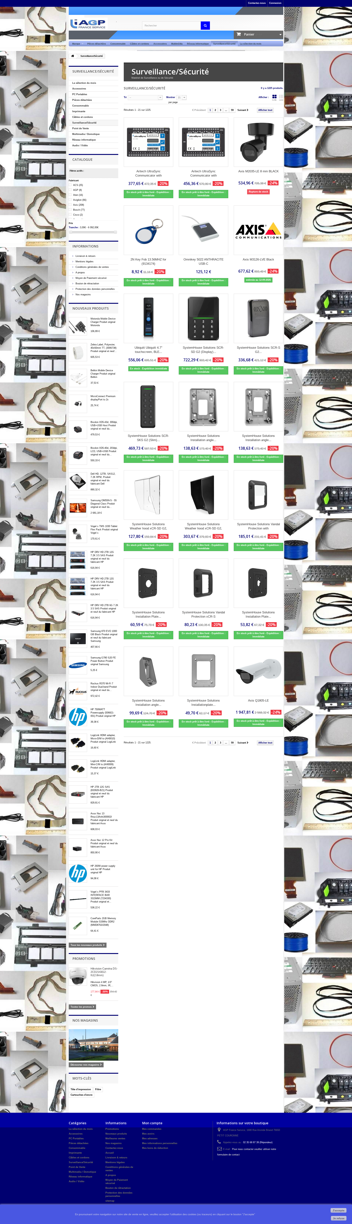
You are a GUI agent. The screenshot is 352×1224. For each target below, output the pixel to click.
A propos (80, 272)
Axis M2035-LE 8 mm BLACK (258, 171)
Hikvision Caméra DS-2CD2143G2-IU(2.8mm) (104, 972)
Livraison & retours (85, 256)
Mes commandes (151, 1129)
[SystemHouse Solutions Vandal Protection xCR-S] (203, 583)
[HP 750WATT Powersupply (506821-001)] (78, 717)
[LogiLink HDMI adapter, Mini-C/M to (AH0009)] (78, 768)
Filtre (98, 1089)
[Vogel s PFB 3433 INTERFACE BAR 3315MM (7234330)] (78, 899)
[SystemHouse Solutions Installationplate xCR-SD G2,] (203, 671)
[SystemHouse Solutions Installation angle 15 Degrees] (148, 671)
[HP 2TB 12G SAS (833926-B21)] (78, 794)
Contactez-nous (257, 3)
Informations (85, 246)
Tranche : (74, 227)
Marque (75, 44)
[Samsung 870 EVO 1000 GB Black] (78, 639)
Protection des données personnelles (95, 289)
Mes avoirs (148, 1133)
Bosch (79, 209)
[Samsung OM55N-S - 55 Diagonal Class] (78, 508)
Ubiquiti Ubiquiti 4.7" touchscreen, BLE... (148, 350)
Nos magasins (83, 294)
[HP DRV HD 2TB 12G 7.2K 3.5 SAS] (78, 559)
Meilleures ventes (115, 1138)
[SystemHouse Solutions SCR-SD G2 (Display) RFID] (203, 318)
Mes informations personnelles (159, 1143)
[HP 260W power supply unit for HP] (78, 873)
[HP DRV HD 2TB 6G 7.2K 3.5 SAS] (78, 613)
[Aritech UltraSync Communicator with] (148, 142)
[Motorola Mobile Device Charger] (78, 326)
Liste (281, 100)
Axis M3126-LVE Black (258, 259)
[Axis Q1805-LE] (258, 671)
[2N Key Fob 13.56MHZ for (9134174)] (148, 230)
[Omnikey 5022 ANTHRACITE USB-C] (203, 230)
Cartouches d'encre (81, 1094)
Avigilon (79, 200)
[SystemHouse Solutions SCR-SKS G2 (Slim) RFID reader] (148, 407)
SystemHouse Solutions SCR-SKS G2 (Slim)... (148, 438)
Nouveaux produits (90, 308)
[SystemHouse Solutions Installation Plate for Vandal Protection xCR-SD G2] (148, 583)
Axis (78, 204)
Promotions (83, 958)
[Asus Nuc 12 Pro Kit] (78, 847)
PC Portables (79, 94)
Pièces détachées (96, 44)
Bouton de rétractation (87, 283)
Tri (125, 97)
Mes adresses (149, 1138)
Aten (78, 195)
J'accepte (338, 1210)
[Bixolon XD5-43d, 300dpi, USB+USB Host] (78, 430)
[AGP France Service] (103, 24)
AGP (77, 190)
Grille (274, 100)
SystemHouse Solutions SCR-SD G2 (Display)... (203, 350)
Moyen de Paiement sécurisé (91, 278)
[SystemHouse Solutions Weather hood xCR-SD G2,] (148, 495)
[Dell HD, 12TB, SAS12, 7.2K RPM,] (78, 481)
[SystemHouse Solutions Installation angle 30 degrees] (258, 407)
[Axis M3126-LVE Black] (258, 230)
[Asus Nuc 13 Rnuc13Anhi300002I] (78, 821)
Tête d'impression (81, 1089)
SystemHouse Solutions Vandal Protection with (258, 526)
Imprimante (78, 111)
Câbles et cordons (139, 44)
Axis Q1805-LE (258, 700)
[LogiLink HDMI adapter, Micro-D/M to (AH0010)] (78, 743)
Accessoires (160, 44)
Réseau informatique (198, 44)
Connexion (275, 3)
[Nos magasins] (93, 1045)
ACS (78, 185)
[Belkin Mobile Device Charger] (78, 378)
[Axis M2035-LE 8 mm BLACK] (258, 142)
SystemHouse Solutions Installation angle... (203, 438)
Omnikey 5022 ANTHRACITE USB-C (203, 261)
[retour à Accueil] (72, 56)
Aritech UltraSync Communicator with (148, 173)
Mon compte (152, 1123)
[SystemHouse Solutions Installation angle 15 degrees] (203, 407)
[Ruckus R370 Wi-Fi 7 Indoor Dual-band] (78, 691)
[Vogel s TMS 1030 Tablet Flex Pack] (78, 534)
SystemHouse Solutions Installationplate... (203, 702)
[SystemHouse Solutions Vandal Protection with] (258, 495)
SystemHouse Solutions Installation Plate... (148, 614)
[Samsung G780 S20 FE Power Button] (78, 665)
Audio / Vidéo (80, 145)
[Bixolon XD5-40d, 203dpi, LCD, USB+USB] (78, 455)
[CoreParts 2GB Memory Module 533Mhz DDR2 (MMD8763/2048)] (78, 926)
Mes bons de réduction (155, 1148)
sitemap (109, 1200)
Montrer (170, 97)
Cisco (78, 214)
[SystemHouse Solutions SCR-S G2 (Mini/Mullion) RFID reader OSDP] (258, 318)
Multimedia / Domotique (86, 134)
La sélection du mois (250, 44)
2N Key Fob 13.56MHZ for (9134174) (148, 261)
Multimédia (177, 44)
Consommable (118, 44)
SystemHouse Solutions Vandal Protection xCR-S (203, 614)
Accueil (109, 1152)
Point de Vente (80, 128)
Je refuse (338, 1218)
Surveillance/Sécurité (224, 44)
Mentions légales (84, 261)
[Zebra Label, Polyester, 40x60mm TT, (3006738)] (78, 352)
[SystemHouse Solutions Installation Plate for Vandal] (258, 583)
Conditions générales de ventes (92, 267)
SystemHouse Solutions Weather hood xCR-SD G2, (148, 526)
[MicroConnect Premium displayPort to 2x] (78, 404)
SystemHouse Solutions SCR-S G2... (258, 350)
